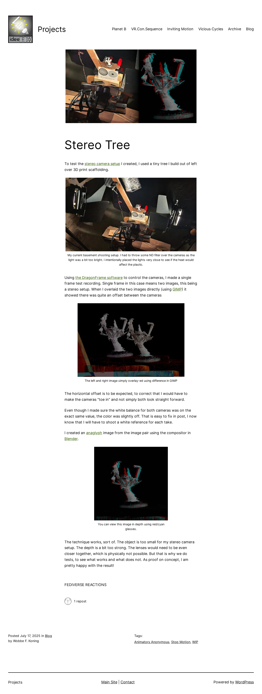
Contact (128, 682)
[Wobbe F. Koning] (67, 601)
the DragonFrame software (99, 277)
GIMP (177, 289)
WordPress (244, 682)
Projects (52, 29)
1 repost (80, 601)
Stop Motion (180, 642)
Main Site (109, 682)
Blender (71, 439)
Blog (48, 636)
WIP (195, 642)
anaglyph (94, 433)
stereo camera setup (102, 164)
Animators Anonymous (151, 642)
